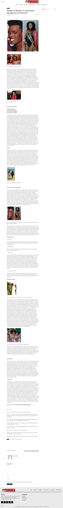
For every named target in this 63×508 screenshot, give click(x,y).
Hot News (8, 8)
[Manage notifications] (2, 506)
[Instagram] (5, 502)
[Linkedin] (7, 502)
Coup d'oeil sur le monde (18, 439)
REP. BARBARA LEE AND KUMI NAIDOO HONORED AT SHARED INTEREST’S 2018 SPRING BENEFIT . (31, 451)
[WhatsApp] (14, 17)
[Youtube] (12, 502)
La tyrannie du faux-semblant (11, 450)
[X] (10, 17)
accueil (10, 439)
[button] (3, 2)
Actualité (13, 439)
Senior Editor (9, 14)
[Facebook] (8, 17)
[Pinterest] (12, 17)
